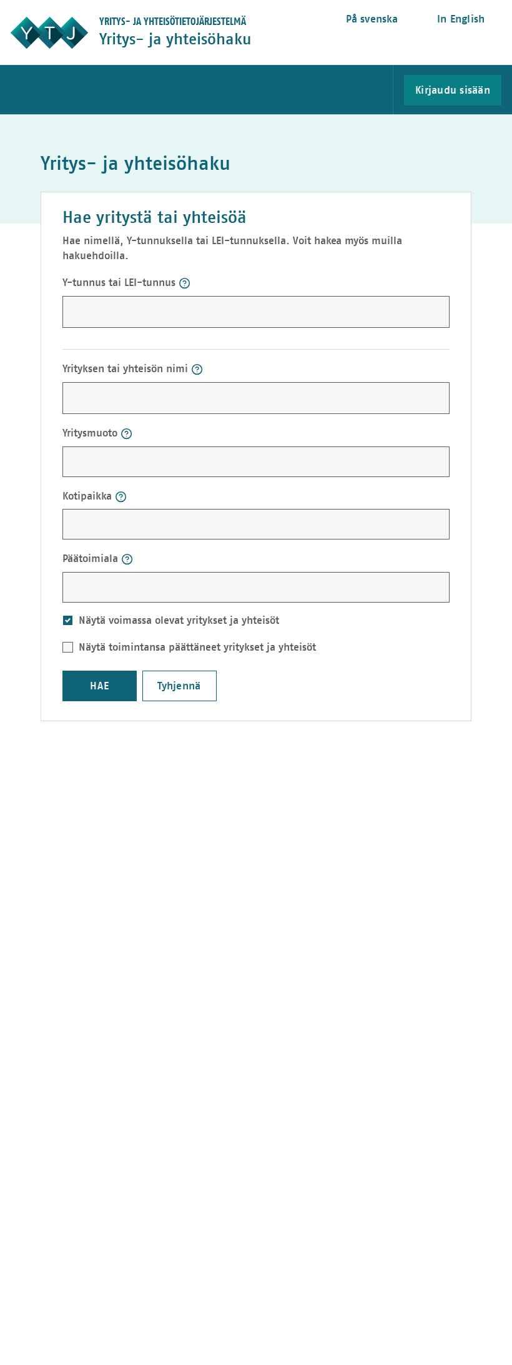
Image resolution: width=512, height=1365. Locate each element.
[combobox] (153, 461)
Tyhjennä (178, 686)
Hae (99, 686)
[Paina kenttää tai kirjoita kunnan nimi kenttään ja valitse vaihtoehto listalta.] (121, 497)
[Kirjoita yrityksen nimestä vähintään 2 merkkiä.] (197, 369)
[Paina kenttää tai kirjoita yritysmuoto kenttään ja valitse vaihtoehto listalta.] (126, 434)
